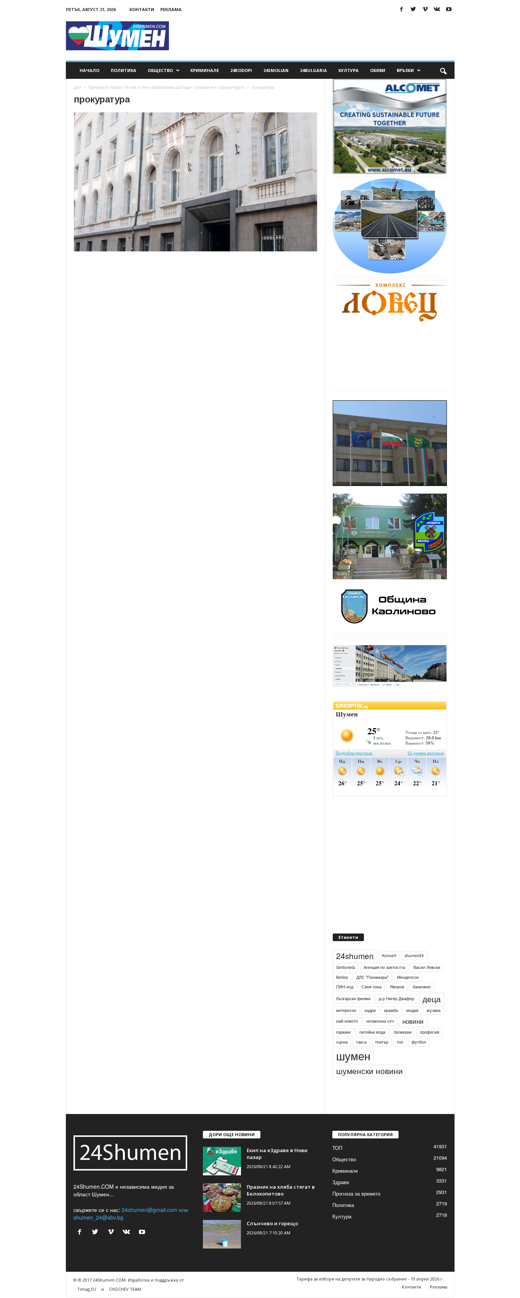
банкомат (422, 986)
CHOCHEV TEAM (125, 1289)
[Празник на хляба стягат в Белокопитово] (222, 1197)
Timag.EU (86, 1289)
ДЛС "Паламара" (372, 977)
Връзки (405, 70)
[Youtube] (448, 9)
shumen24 (414, 955)
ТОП (337, 1147)
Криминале (204, 70)
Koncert (389, 955)
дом (77, 87)
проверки (403, 1032)
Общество (160, 70)
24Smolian (276, 70)
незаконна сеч (380, 1021)
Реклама (171, 9)
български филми (353, 998)
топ (400, 1042)
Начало (89, 70)
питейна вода (372, 1032)
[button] (443, 70)
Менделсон (408, 977)
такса (361, 1042)
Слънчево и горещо (272, 1223)
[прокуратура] (195, 181)
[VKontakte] (437, 9)
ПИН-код (344, 986)
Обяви (377, 70)
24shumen (355, 955)
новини (413, 1021)
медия (412, 1010)
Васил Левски (426, 967)
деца (432, 998)
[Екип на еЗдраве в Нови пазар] (222, 1161)
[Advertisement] (316, 36)
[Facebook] (401, 9)
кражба (391, 1010)
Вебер (342, 977)
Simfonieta (345, 967)
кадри (370, 1010)
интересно (346, 1010)
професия (429, 1032)
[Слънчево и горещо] (222, 1234)
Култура (348, 70)
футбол (419, 1042)
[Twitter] (413, 9)
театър (381, 1042)
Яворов (397, 986)
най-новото (347, 1021)
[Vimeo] (425, 9)
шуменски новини (369, 1070)
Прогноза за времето (356, 1193)
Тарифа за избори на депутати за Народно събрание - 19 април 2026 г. (370, 1279)
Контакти (141, 9)
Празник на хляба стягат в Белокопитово (281, 1190)
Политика (123, 70)
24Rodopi (241, 70)
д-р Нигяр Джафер (396, 998)
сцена (342, 1042)
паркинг (343, 1032)
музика (433, 1010)
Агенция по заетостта (384, 967)
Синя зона (371, 986)
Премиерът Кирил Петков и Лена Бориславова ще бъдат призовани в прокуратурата (166, 87)
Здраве (340, 1182)
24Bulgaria (313, 70)
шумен (353, 1055)
